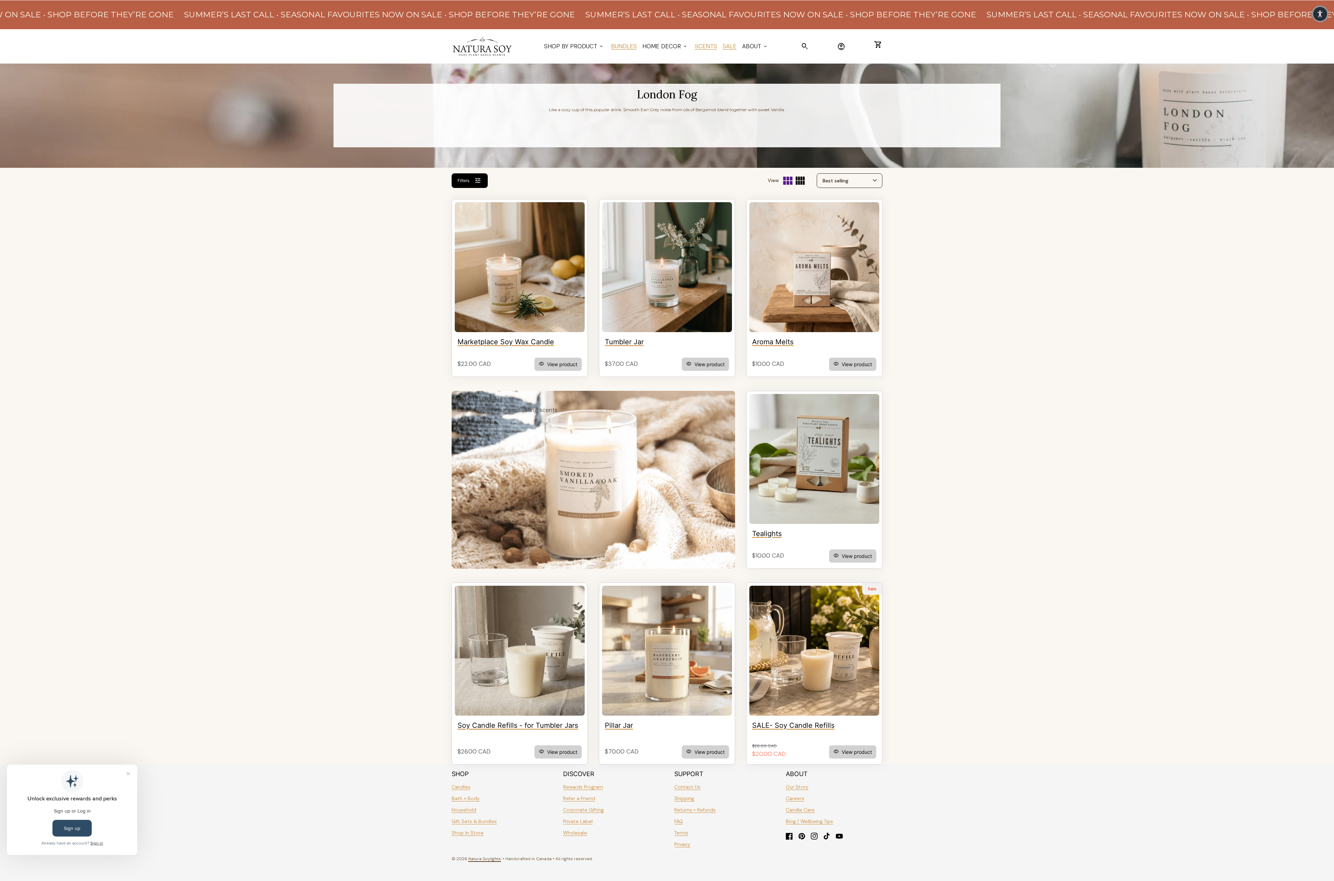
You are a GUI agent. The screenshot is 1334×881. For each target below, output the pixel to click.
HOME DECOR (665, 46)
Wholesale (575, 833)
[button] (1320, 14)
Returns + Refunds (695, 810)
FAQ (678, 821)
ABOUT (755, 46)
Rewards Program (583, 787)
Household (464, 810)
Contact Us (687, 787)
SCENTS (706, 46)
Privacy (682, 844)
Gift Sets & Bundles (474, 821)
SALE (729, 46)
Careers (795, 798)
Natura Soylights (484, 859)
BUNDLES (624, 46)
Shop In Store (468, 833)
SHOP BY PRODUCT (574, 46)
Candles (461, 787)
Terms (681, 833)
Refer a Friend (579, 798)
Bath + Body (466, 798)
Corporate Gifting (583, 810)
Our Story (797, 787)
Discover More (477, 422)
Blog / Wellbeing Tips (809, 821)
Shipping (684, 798)
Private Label (578, 821)
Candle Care (800, 810)
